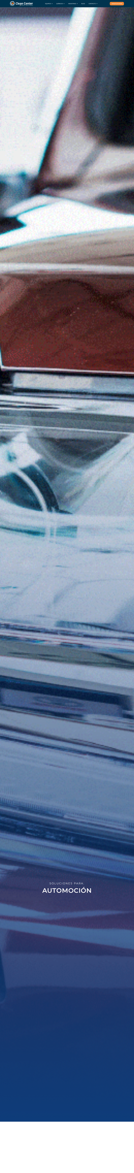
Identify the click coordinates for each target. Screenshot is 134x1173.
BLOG (83, 3)
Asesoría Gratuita (117, 3)
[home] (21, 3)
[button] (49, 3)
